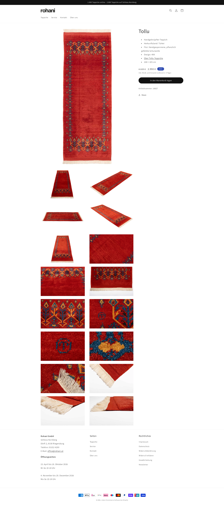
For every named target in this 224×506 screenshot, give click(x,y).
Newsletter (143, 465)
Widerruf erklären (146, 455)
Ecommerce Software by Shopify (117, 500)
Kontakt (93, 451)
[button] (170, 10)
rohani (103, 500)
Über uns (93, 455)
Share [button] (144, 95)
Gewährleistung (145, 460)
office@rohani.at (55, 451)
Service (93, 446)
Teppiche (93, 442)
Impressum (143, 442)
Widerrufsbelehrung (147, 451)
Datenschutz (144, 446)
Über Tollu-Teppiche (153, 58)
